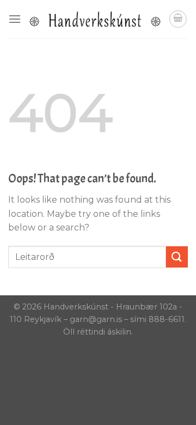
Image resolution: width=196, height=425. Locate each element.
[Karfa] (178, 19)
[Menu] (14, 18)
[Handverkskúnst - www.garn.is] (95, 19)
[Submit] (177, 257)
